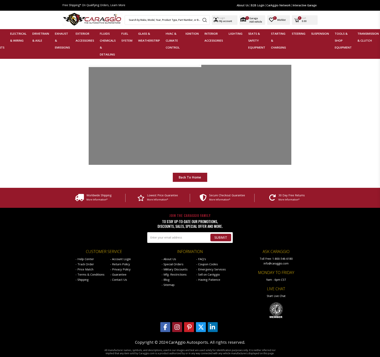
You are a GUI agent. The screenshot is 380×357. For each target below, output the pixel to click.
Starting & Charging (278, 40)
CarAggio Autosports (188, 342)
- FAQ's (201, 259)
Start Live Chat (276, 296)
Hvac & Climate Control (173, 40)
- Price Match (84, 269)
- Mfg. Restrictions (174, 274)
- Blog (166, 280)
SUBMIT (220, 237)
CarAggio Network (278, 5)
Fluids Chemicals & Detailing (108, 44)
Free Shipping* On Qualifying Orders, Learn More (93, 5)
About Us (243, 5)
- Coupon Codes (207, 264)
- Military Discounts (175, 269)
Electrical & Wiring (18, 37)
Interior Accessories (213, 37)
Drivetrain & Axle (40, 37)
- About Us (169, 259)
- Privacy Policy (120, 269)
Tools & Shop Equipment (343, 40)
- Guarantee (118, 274)
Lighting (235, 33)
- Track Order (84, 264)
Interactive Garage (305, 5)
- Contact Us (118, 280)
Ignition (192, 33)
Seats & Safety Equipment (256, 40)
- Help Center (84, 259)
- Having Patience (208, 280)
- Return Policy (120, 264)
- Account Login (120, 259)
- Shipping (82, 280)
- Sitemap (168, 285)
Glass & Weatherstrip (149, 37)
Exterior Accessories (85, 37)
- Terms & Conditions (89, 274)
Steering (298, 33)
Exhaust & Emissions (62, 40)
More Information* (97, 199)
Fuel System (126, 37)
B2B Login (257, 5)
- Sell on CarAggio (208, 274)
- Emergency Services (211, 269)
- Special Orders (172, 264)
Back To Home (190, 177)
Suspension (320, 33)
